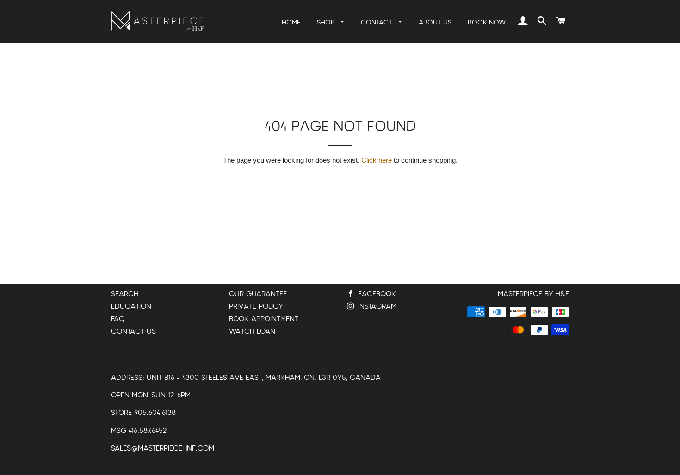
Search (124, 294)
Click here (376, 160)
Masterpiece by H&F (533, 294)
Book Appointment (263, 319)
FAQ (117, 319)
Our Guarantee (258, 294)
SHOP (327, 22)
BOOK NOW (487, 22)
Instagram (376, 306)
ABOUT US (435, 22)
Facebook (376, 294)
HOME (291, 22)
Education (131, 306)
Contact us (133, 331)
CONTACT (377, 22)
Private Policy (256, 306)
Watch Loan (252, 331)
